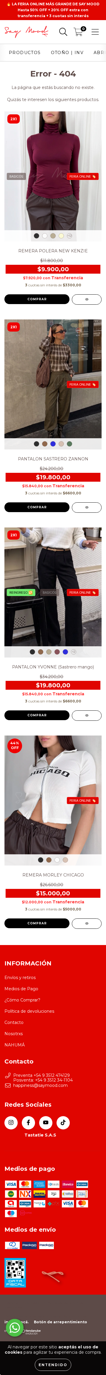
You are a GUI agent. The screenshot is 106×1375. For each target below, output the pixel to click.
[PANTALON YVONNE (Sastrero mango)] (87, 715)
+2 (73, 652)
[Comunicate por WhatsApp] (15, 1328)
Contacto (14, 1022)
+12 (69, 236)
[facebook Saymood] (28, 1122)
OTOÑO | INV (67, 52)
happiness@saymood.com (40, 1085)
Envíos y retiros (20, 977)
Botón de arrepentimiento (60, 1322)
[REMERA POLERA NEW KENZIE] (87, 299)
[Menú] (95, 32)
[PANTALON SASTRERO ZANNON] (87, 507)
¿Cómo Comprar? (22, 1000)
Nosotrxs (13, 1033)
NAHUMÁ (14, 1045)
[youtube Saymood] (45, 1122)
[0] (78, 33)
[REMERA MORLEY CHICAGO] (87, 923)
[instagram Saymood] (11, 1122)
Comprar (37, 299)
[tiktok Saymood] (63, 1122)
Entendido (53, 1365)
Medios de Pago (21, 988)
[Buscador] (63, 32)
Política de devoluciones (29, 1011)
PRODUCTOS (25, 52)
